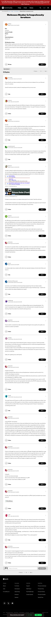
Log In (44, 7)
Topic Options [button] (6, 69)
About (4, 586)
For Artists (17, 586)
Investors (17, 594)
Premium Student (42, 594)
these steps (40, 2)
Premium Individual (42, 586)
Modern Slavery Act (6, 614)
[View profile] (6, 24)
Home (9, 11)
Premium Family (41, 591)
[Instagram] (4, 603)
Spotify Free (40, 597)
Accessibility (32, 612)
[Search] (40, 8)
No (31, 615)
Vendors (16, 597)
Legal (4, 612)
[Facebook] (12, 603)
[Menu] (48, 8)
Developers (17, 588)
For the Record (6, 591)
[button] (46, 24)
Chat (25, 8)
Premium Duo (41, 588)
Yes (37, 615)
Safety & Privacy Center (9, 612)
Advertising (17, 591)
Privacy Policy (16, 612)
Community (8, 8)
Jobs (4, 588)
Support (28, 586)
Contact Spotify (29, 594)
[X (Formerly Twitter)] (8, 603)
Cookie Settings (22, 612)
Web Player (28, 588)
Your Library (16, 11)
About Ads (27, 612)
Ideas (31, 8)
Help (19, 8)
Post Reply (42, 568)
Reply (42, 64)
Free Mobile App (30, 591)
